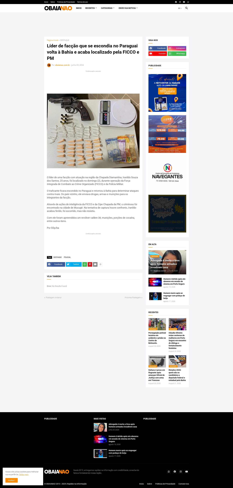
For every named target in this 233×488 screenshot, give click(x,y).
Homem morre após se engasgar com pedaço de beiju (174, 295)
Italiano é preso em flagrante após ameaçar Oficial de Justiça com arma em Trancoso (156, 375)
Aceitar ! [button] (11, 480)
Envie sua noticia (127, 8)
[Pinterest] (90, 264)
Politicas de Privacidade (66, 2)
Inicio (46, 2)
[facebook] (176, 2)
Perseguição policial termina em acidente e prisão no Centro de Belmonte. (157, 338)
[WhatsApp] (84, 264)
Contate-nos (184, 484)
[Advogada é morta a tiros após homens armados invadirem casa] (100, 427)
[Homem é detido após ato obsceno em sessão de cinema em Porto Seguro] (155, 282)
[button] (180, 8)
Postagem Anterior (54, 297)
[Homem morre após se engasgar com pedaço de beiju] (155, 296)
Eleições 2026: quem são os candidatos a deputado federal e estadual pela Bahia (177, 375)
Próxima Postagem (133, 297)
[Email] (95, 264)
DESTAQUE (64, 40)
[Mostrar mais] (100, 264)
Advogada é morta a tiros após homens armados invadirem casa (123, 425)
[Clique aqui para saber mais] (116, 400)
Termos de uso (82, 2)
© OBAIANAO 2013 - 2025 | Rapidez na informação (65, 484)
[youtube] (184, 2)
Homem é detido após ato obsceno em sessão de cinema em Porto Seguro (174, 281)
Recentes (90, 8)
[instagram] (180, 2)
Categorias (106, 8)
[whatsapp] (188, 2)
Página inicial (52, 40)
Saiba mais (23, 474)
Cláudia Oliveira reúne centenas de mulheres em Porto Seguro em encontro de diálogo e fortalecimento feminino (177, 340)
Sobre (53, 2)
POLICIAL (67, 257)
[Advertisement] (116, 24)
